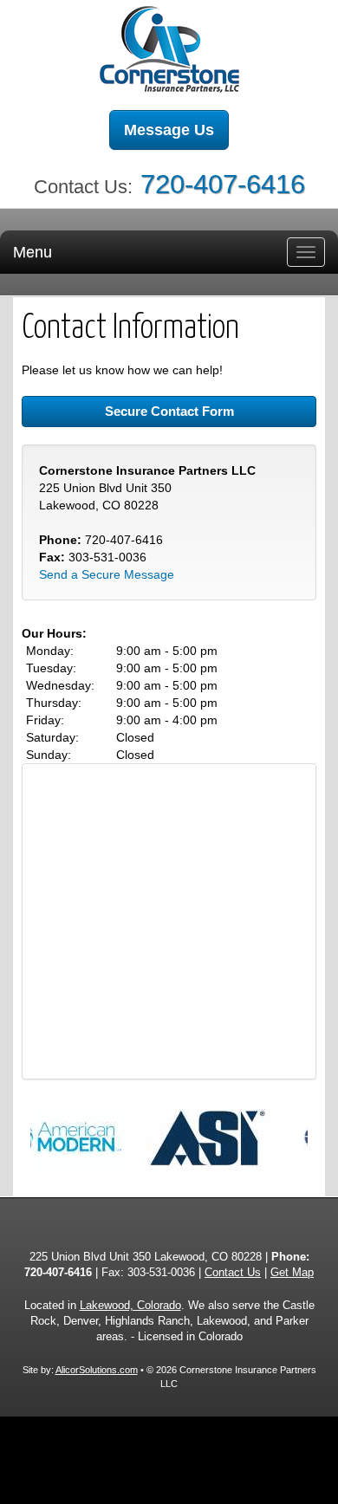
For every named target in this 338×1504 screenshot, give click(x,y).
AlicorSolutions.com (96, 1370)
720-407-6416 (222, 184)
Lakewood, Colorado (130, 1306)
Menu (32, 252)
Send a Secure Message (106, 574)
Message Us (169, 130)
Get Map (292, 1273)
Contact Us (233, 1273)
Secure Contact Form (169, 411)
